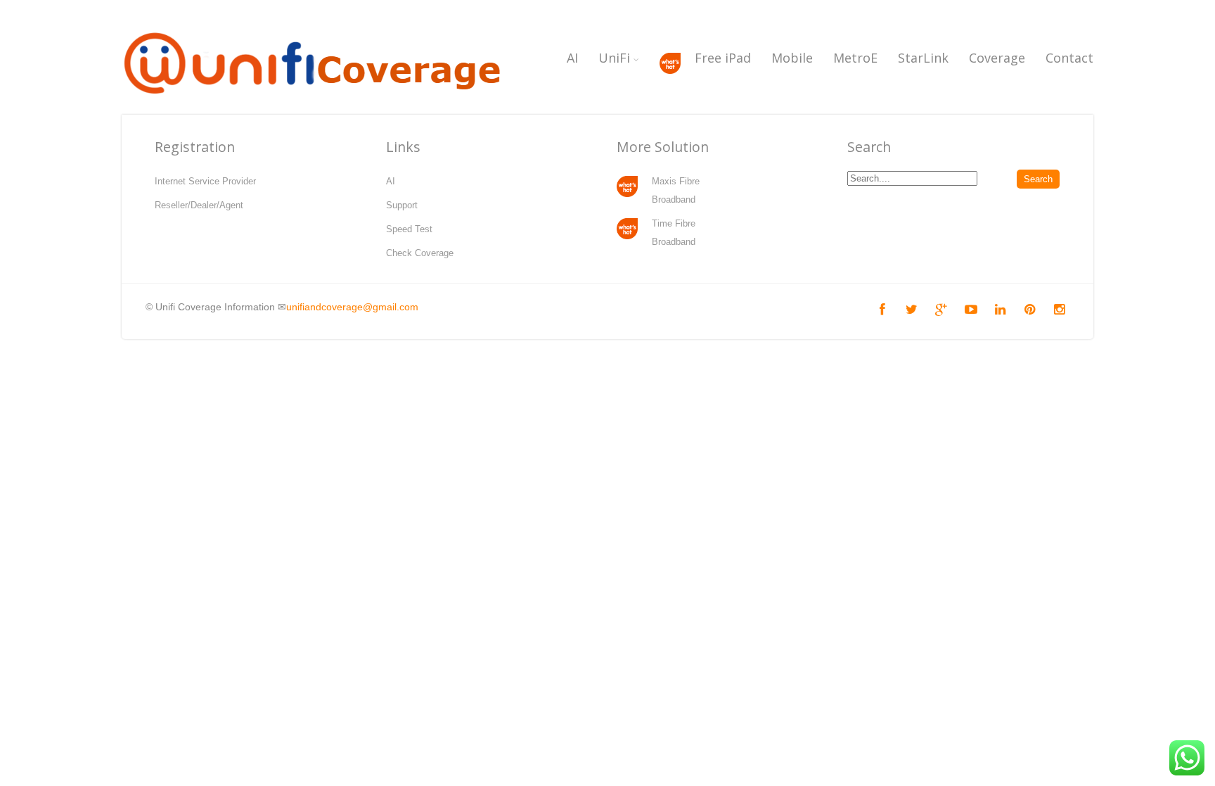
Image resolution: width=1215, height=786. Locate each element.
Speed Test (409, 229)
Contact (1069, 57)
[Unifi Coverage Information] (315, 102)
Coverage (997, 57)
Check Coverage (420, 253)
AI (572, 57)
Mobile (792, 57)
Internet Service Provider (205, 181)
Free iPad (723, 57)
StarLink (923, 57)
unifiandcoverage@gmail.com (352, 306)
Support (402, 205)
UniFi (614, 57)
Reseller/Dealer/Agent (199, 205)
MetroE (855, 57)
